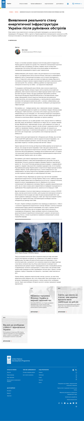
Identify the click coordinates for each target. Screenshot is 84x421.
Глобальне (68, 4)
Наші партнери (10, 377)
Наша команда (10, 375)
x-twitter (62, 403)
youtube (70, 403)
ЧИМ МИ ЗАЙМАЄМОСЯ (36, 3)
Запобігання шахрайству (71, 397)
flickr (73, 403)
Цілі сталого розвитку (28, 375)
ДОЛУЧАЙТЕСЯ (59, 3)
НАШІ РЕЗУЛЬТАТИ (49, 3)
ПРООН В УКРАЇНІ (23, 3)
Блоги (40, 382)
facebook (59, 403)
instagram (64, 403)
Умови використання (72, 399)
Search (70, 4)
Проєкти (41, 380)
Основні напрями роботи (29, 372)
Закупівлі (9, 396)
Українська (77, 3)
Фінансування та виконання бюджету (13, 380)
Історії (40, 377)
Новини (40, 372)
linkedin (67, 403)
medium (76, 403)
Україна (9, 3)
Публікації (41, 375)
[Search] (76, 374)
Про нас (9, 372)
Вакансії (9, 393)
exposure (76, 406)
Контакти (9, 390)
